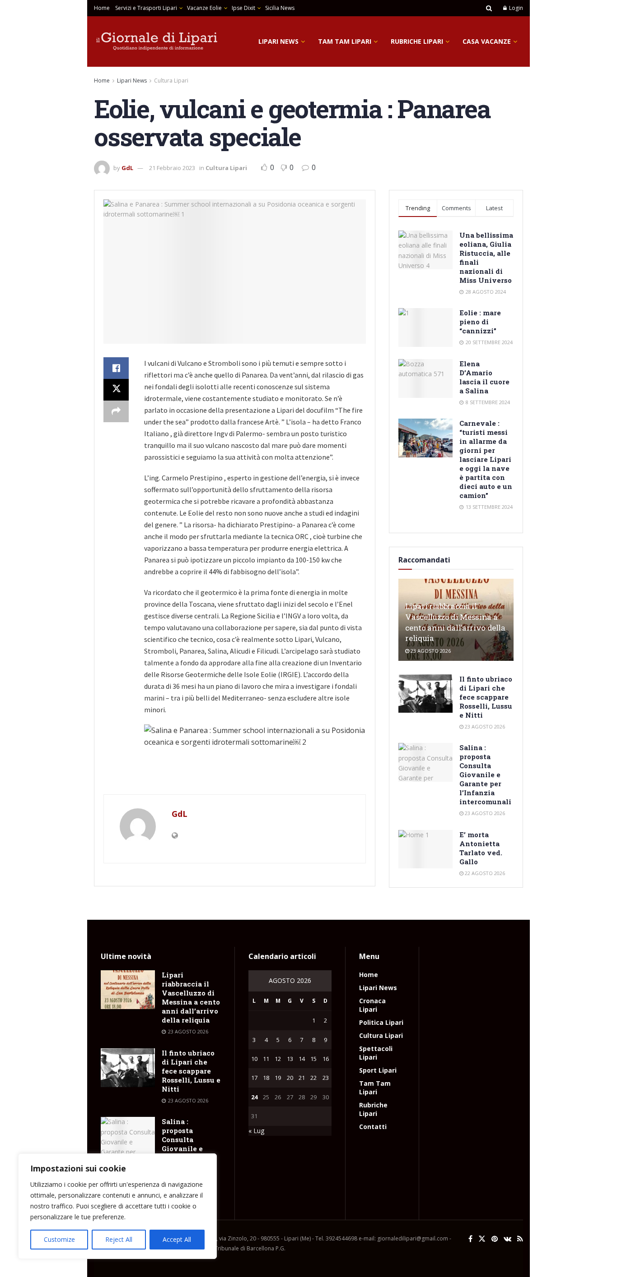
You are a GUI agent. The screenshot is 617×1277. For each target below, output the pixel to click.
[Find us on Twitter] (482, 1239)
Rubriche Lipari (417, 41)
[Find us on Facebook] (470, 1239)
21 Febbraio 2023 (172, 168)
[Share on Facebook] (116, 368)
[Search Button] (489, 8)
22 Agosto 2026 (484, 873)
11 (266, 1059)
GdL (127, 168)
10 (254, 1059)
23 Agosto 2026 (430, 650)
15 (313, 1059)
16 (326, 1059)
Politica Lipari (381, 1022)
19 (278, 1078)
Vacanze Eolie (204, 8)
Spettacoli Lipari (376, 1052)
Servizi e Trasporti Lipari (146, 8)
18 (266, 1078)
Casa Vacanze (487, 41)
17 (254, 1078)
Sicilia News (279, 8)
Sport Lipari (378, 1070)
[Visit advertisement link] (234, 775)
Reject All (118, 1239)
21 (302, 1078)
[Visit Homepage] (157, 41)
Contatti (373, 1126)
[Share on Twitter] (116, 390)
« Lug (256, 1130)
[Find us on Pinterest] (494, 1239)
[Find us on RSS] (520, 1239)
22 (313, 1078)
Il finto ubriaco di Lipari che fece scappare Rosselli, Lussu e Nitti (485, 696)
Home (102, 8)
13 (290, 1059)
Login (515, 8)
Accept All (177, 1239)
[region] (117, 1206)
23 (326, 1078)
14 (302, 1059)
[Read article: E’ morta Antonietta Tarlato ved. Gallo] (425, 849)
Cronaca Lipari (372, 1005)
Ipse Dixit (243, 8)
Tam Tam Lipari (344, 41)
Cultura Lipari (171, 80)
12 (278, 1059)
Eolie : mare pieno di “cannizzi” (480, 321)
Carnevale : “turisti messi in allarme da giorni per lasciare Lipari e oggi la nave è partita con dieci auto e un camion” (485, 459)
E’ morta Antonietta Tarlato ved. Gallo (480, 848)
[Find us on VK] (507, 1239)
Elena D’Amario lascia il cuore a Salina (484, 377)
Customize (59, 1239)
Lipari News (278, 41)
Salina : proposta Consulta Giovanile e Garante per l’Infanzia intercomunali (485, 774)
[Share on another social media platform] (116, 411)
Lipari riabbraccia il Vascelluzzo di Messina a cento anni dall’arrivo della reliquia (455, 622)
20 (290, 1078)
